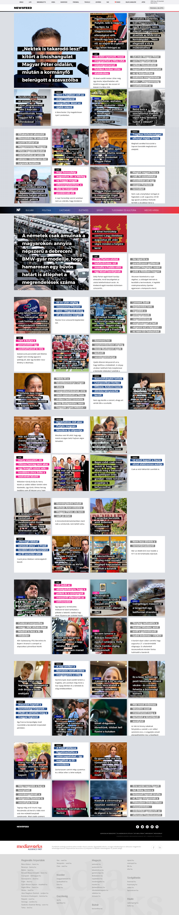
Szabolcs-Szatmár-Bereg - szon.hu (34, 905)
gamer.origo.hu (98, 873)
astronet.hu (96, 864)
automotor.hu (97, 867)
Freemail (76, 2)
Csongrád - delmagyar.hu (31, 876)
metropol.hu (132, 863)
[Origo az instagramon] (147, 826)
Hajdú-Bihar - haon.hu (29, 887)
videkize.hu (96, 893)
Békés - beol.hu (27, 870)
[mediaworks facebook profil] (153, 847)
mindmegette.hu (98, 882)
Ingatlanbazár (131, 2)
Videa (53, 2)
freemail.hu (131, 882)
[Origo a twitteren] (142, 826)
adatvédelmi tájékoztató (108, 833)
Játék (143, 2)
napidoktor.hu (97, 879)
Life (30, 2)
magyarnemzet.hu (64, 879)
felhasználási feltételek (125, 833)
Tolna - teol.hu (26, 908)
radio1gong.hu (132, 903)
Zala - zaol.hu (62, 866)
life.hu (129, 866)
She (108, 2)
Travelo (87, 2)
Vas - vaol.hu (62, 860)
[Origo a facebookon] (137, 826)
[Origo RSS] (157, 826)
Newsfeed (64, 2)
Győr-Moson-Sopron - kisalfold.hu (34, 884)
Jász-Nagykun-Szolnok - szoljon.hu (34, 893)
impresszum (149, 833)
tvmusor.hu (96, 896)
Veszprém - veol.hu (64, 863)
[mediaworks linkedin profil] (159, 847)
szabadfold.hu (62, 882)
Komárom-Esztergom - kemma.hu (34, 896)
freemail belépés (157, 8)
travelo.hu (96, 884)
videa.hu (130, 887)
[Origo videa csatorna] (152, 826)
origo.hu (60, 887)
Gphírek (98, 2)
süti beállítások (139, 833)
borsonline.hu (97, 909)
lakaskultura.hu (98, 870)
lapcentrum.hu (132, 890)
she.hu (129, 869)
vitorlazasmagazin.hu (100, 890)
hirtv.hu (59, 884)
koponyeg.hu (132, 884)
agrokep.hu (61, 903)
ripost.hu (130, 860)
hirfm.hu (130, 906)
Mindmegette (41, 2)
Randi (118, 2)
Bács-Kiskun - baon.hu (30, 864)
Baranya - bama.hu (28, 867)
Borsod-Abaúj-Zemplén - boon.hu (34, 873)
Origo (21, 2)
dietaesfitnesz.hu (98, 887)
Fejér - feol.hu (26, 882)
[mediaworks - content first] (29, 847)
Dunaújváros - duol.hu (29, 879)
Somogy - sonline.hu (29, 902)
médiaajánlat (158, 833)
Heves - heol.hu (27, 890)
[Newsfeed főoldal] (23, 826)
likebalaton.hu (97, 876)
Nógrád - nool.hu (27, 899)
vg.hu (59, 900)
